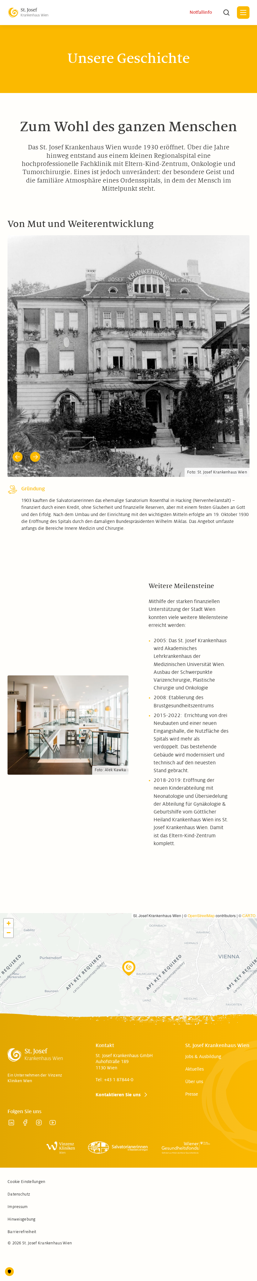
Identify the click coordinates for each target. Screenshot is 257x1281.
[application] (128, 941)
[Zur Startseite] (28, 12)
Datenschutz (19, 1160)
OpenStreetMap (201, 881)
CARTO (248, 881)
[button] (129, 933)
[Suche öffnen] (226, 12)
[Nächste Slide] (35, 422)
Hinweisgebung (22, 1185)
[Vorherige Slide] (18, 422)
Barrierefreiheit (22, 1197)
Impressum (18, 1172)
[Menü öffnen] (243, 12)
